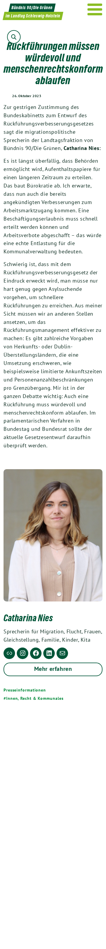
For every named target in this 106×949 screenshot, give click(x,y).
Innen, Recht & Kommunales (34, 698)
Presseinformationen (25, 690)
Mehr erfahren (53, 669)
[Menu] (95, 9)
